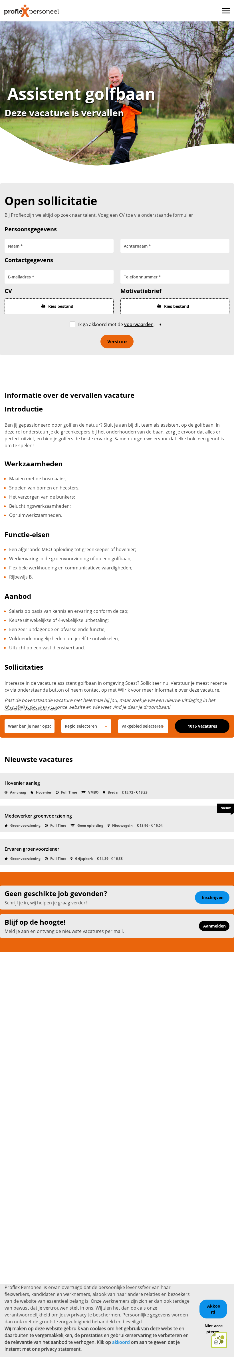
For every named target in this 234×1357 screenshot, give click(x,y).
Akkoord (213, 1309)
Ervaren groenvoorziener (32, 849)
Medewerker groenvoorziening (38, 816)
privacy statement (60, 1349)
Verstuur (117, 341)
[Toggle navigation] (226, 10)
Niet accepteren (214, 1328)
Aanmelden (214, 926)
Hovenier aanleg (22, 783)
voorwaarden (139, 324)
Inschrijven (212, 897)
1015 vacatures (202, 726)
